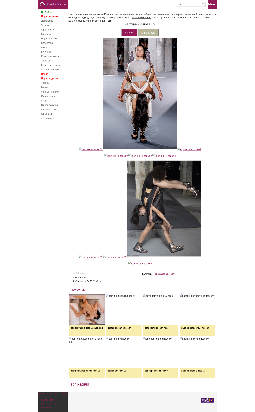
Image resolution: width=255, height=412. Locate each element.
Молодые (46, 34)
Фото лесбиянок (50, 69)
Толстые (45, 60)
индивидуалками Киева (97, 14)
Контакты (46, 407)
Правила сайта (48, 403)
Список (129, 32)
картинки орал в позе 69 (119, 327)
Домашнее (47, 20)
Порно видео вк (50, 78)
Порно (44, 74)
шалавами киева (141, 17)
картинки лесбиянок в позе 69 (85, 370)
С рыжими (47, 113)
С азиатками (48, 96)
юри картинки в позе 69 (156, 370)
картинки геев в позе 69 (193, 370)
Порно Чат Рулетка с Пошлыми (53, 393)
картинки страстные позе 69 (195, 327)
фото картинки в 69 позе (156, 327)
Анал (44, 47)
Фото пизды (47, 118)
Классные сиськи (50, 65)
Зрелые (45, 25)
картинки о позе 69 (117, 370)
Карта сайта (47, 399)
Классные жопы (50, 56)
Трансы (45, 82)
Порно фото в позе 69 (164, 273)
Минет (44, 87)
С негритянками (50, 91)
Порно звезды (49, 38)
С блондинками (49, 105)
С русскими (47, 29)
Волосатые (47, 42)
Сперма (45, 100)
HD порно (46, 11)
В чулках (46, 51)
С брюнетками (49, 109)
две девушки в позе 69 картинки (87, 327)
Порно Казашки (50, 16)
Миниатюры (148, 32)
